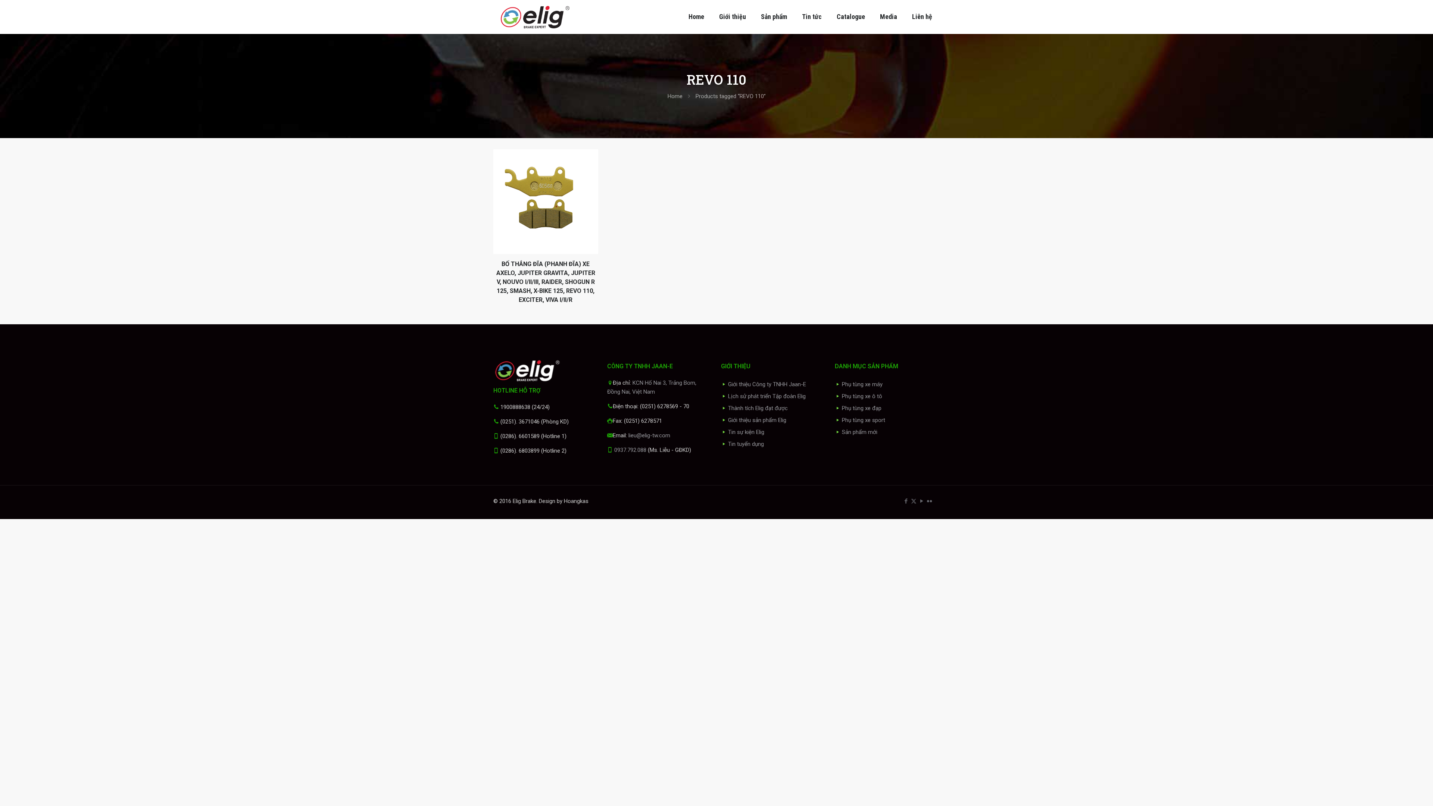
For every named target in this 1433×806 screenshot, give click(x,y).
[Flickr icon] (929, 501)
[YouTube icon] (921, 501)
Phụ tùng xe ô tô (862, 396)
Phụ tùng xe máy (862, 384)
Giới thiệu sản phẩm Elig (757, 420)
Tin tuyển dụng (746, 444)
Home (675, 96)
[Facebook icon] (906, 501)
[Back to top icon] (1397, 791)
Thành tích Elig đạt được (758, 408)
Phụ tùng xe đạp (861, 408)
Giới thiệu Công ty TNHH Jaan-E (767, 384)
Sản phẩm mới (859, 432)
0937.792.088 (630, 450)
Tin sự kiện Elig (746, 432)
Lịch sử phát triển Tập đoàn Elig (767, 396)
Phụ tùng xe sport (863, 420)
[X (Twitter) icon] (914, 501)
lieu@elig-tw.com (649, 435)
